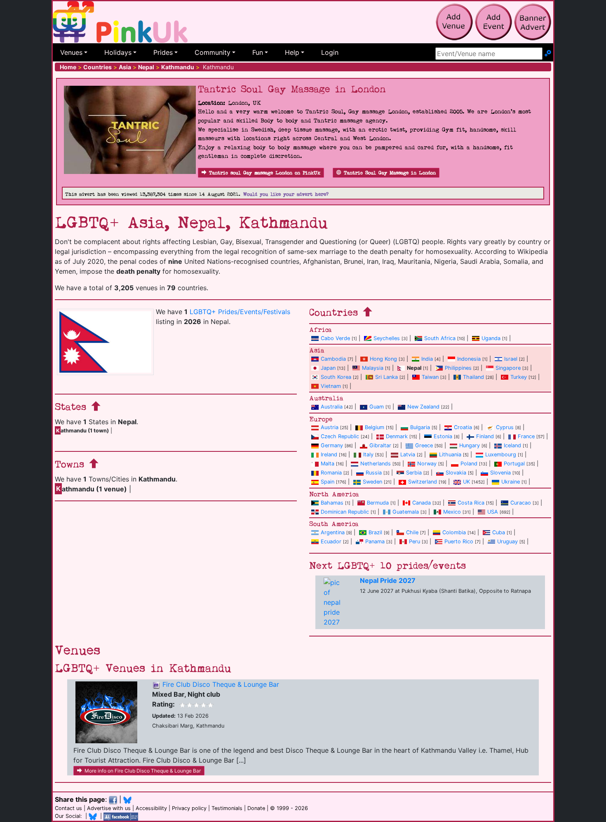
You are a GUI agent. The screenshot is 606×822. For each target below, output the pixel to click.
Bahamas (332, 503)
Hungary (469, 445)
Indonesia (469, 359)
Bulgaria (420, 427)
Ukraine (510, 482)
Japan (328, 368)
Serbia (414, 473)
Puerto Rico (458, 541)
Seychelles (386, 338)
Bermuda (378, 503)
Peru (414, 541)
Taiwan (430, 377)
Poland (468, 463)
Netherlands (375, 463)
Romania (331, 473)
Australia (332, 407)
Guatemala (405, 512)
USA (492, 512)
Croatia (463, 427)
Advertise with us (109, 808)
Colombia (454, 532)
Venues (71, 52)
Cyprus (505, 427)
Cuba (498, 532)
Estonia (443, 436)
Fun (257, 52)
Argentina (333, 532)
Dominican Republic (345, 512)
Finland (485, 436)
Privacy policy (189, 808)
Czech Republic (340, 436)
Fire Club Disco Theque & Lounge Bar (220, 684)
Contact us (68, 808)
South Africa (440, 338)
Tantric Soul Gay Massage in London (390, 172)
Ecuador (331, 541)
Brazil (375, 532)
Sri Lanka (386, 377)
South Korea (336, 377)
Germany (332, 445)
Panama (375, 541)
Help (292, 52)
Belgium (374, 427)
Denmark (397, 436)
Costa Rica (471, 503)
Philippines (458, 368)
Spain (327, 482)
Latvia (407, 454)
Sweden (372, 482)
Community (212, 52)
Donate (256, 808)
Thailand (473, 377)
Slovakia (456, 473)
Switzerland (422, 482)
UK (466, 482)
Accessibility (151, 808)
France (526, 436)
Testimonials (226, 808)
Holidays (118, 52)
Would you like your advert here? (286, 194)
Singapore (508, 368)
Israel (510, 359)
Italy (368, 454)
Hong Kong (383, 359)
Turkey (518, 377)
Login (329, 52)
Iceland (512, 445)
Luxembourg (500, 454)
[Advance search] (548, 53)
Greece (424, 445)
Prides (163, 52)
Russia (374, 473)
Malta (327, 463)
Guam (376, 407)
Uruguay (507, 541)
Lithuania (450, 454)
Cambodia (333, 359)
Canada (421, 503)
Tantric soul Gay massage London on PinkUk (264, 172)
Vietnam (331, 386)
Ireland (329, 454)
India (427, 359)
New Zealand (423, 407)
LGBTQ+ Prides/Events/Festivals (240, 312)
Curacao (520, 503)
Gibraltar (380, 445)
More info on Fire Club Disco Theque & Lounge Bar (143, 771)
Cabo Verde (335, 338)
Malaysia (372, 368)
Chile (412, 532)
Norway (427, 463)
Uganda (491, 338)
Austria (329, 427)
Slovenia (500, 473)
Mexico (452, 512)
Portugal (514, 463)
